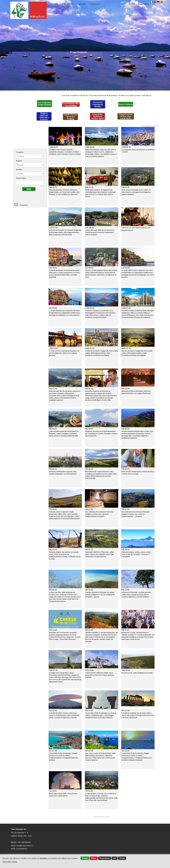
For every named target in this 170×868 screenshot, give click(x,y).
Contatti (95, 4)
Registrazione (143, 4)
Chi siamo (68, 4)
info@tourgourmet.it (24, 846)
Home (54, 4)
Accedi (132, 4)
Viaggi (82, 4)
